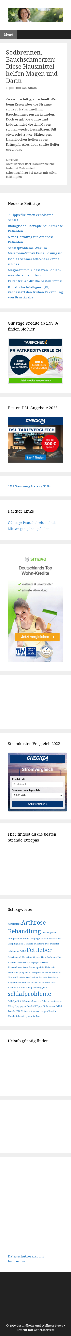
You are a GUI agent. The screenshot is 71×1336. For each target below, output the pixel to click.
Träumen (25, 1011)
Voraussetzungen (39, 1011)
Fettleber (39, 950)
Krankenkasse (15, 967)
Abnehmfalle (14, 923)
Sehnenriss (47, 1001)
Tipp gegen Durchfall (25, 1006)
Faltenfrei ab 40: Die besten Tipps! (35, 281)
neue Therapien (33, 972)
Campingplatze (15, 943)
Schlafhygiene (40, 987)
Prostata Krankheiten (27, 977)
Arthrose (33, 922)
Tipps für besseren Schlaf (49, 1006)
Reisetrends (50, 982)
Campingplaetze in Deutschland (45, 938)
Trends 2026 (14, 1011)
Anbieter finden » (37, 804)
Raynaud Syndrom (17, 982)
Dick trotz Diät (41, 943)
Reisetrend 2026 (35, 982)
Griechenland (14, 957)
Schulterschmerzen (31, 1001)
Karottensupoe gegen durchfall (33, 962)
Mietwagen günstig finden (29, 528)
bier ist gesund (49, 932)
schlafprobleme (29, 994)
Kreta (25, 967)
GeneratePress (44, 1330)
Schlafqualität (14, 1001)
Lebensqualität (36, 967)
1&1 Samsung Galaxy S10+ (29, 486)
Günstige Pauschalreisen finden (33, 522)
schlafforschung (24, 987)
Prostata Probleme (48, 977)
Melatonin (50, 967)
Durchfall (54, 943)
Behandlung (24, 931)
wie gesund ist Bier (30, 1016)
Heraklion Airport (31, 957)
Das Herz (28, 943)
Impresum (16, 1261)
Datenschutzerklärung (26, 1256)
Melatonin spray (16, 972)
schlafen (12, 987)
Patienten (46, 972)
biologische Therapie (18, 938)
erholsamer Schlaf (17, 951)
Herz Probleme (49, 957)
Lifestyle (12, 160)
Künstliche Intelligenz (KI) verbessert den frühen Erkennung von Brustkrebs (35, 292)
